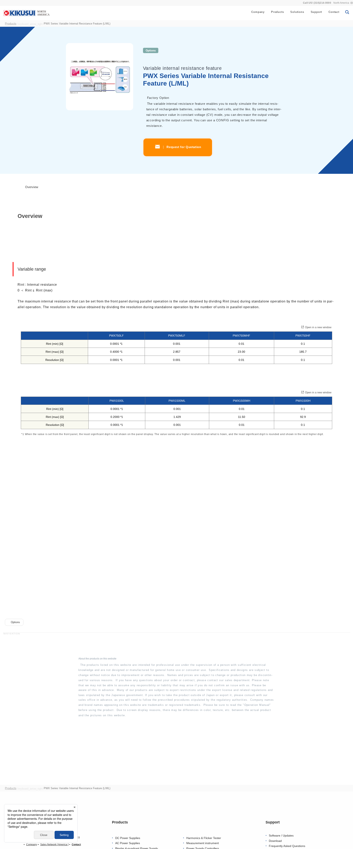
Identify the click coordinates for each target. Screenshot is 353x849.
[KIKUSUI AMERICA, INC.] (27, 13)
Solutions (297, 11)
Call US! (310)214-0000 (317, 2)
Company (258, 11)
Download (275, 840)
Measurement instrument (202, 843)
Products (277, 11)
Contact (333, 11)
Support (316, 11)
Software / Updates (281, 835)
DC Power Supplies (127, 838)
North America (341, 2)
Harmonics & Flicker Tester (203, 838)
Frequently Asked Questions (287, 846)
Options (151, 50)
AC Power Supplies (127, 843)
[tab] (29, 188)
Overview (31, 187)
